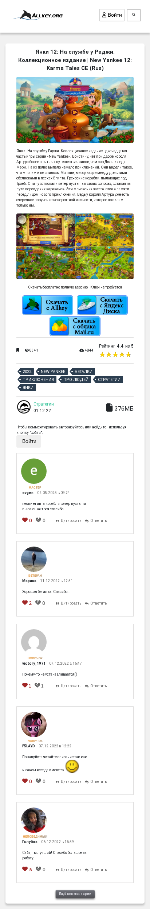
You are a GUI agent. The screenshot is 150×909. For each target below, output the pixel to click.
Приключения (38, 379)
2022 (27, 371)
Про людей (75, 379)
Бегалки (83, 371)
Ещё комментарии (75, 894)
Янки (28, 387)
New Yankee (53, 371)
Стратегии (109, 379)
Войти (114, 15)
